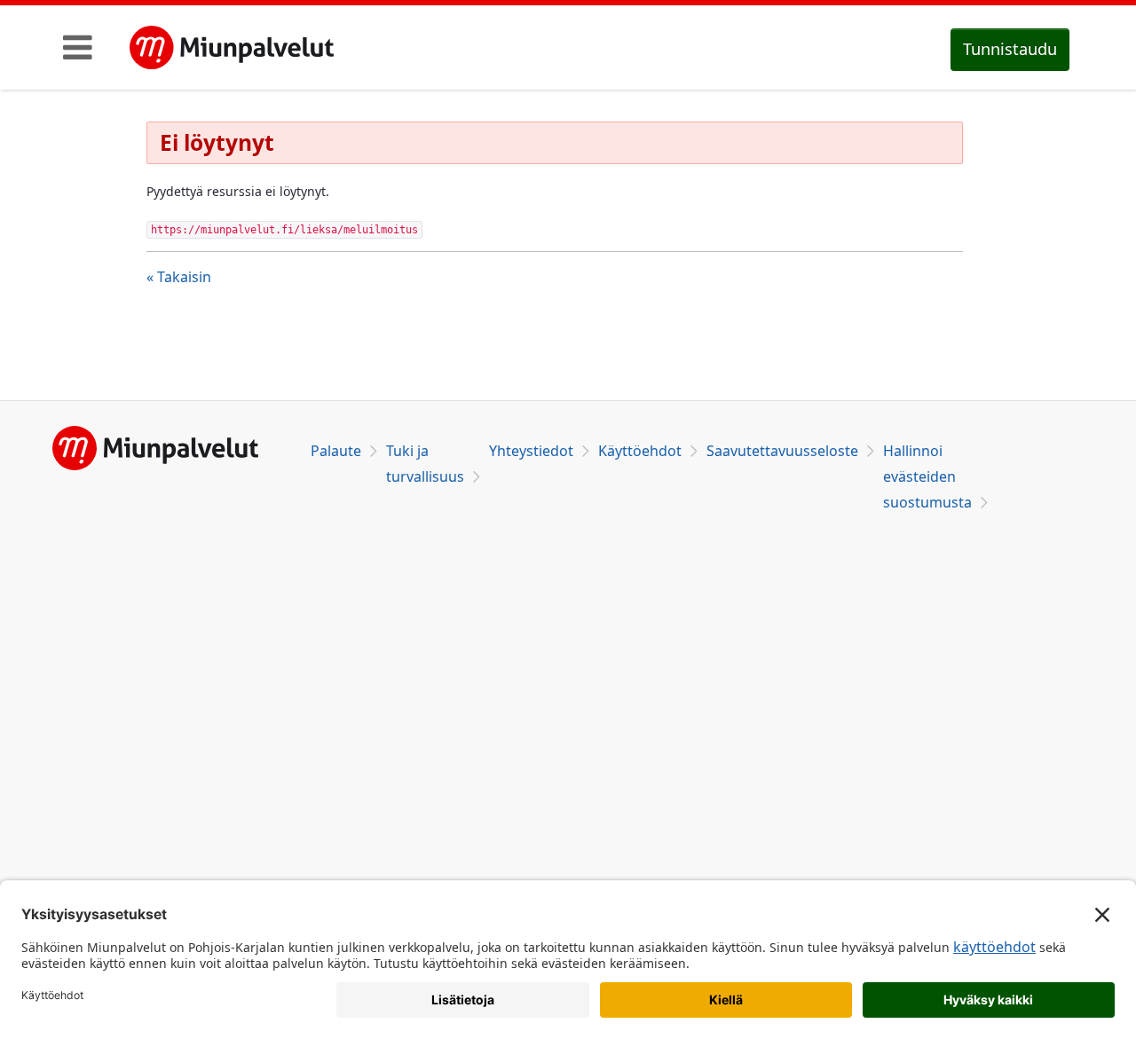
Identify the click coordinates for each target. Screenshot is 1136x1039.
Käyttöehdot (640, 450)
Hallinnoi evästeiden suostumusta (927, 476)
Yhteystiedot (531, 450)
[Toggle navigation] (78, 47)
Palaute (336, 450)
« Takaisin (178, 277)
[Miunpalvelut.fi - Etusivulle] (232, 48)
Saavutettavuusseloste (782, 450)
